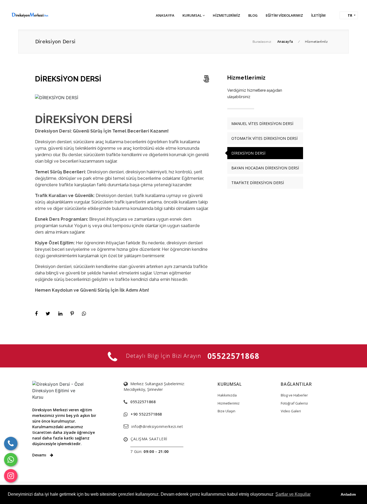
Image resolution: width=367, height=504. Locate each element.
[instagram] (10, 475)
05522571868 (233, 356)
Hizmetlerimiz (229, 403)
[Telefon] (10, 443)
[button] (349, 15)
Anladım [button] (348, 494)
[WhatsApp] (10, 459)
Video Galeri (291, 411)
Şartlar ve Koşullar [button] (293, 494)
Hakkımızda (227, 395)
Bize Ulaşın (226, 411)
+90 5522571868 (146, 414)
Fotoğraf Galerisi (294, 403)
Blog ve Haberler (294, 395)
